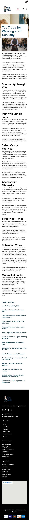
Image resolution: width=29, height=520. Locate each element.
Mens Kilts (5, 467)
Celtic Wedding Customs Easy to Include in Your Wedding (13, 376)
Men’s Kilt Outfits (6, 469)
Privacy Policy (5, 456)
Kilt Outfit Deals (6, 474)
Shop (4, 424)
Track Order (5, 451)
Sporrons (4, 476)
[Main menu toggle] (18, 9)
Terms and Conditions (8, 454)
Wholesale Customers (8, 464)
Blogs (4, 436)
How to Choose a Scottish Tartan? (13, 354)
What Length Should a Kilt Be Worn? (14, 332)
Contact (5, 429)
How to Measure (6, 444)
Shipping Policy (6, 447)
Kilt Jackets (5, 472)
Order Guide (6, 431)
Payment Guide (7, 434)
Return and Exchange (7, 449)
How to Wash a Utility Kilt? (10, 306)
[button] (23, 9)
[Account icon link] (26, 9)
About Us (5, 426)
